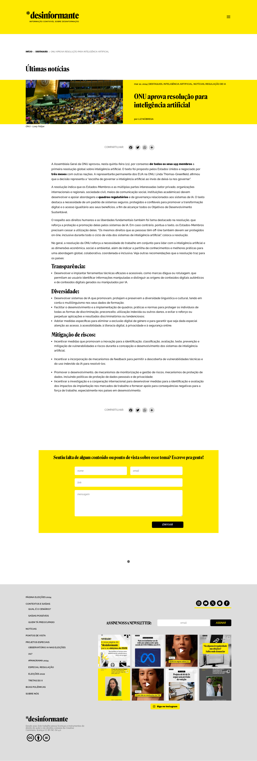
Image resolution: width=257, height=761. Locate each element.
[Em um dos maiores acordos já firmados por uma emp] (148, 651)
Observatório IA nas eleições (47, 647)
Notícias (199, 84)
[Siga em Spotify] (220, 603)
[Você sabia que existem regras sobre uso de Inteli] (182, 651)
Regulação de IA (215, 84)
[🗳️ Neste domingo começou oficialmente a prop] (215, 685)
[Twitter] (137, 148)
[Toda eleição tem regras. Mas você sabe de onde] (148, 685)
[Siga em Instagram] (199, 603)
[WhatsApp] (144, 148)
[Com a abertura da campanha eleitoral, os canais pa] (215, 651)
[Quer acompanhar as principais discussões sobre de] (114, 651)
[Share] (151, 148)
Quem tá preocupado (41, 622)
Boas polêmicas (36, 687)
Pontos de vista (36, 635)
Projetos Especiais (37, 642)
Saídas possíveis (38, 615)
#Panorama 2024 (38, 660)
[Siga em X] (213, 603)
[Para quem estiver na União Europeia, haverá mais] (114, 685)
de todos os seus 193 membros (170, 164)
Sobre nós (32, 693)
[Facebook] (130, 148)
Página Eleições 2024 (38, 597)
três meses (59, 174)
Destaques (155, 84)
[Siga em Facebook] (227, 603)
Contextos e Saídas (38, 603)
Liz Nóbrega (146, 119)
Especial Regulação (41, 667)
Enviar (167, 524)
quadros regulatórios (113, 197)
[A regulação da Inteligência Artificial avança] (182, 685)
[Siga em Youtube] (206, 603)
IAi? (30, 654)
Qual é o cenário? (39, 609)
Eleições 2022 (36, 674)
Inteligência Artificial (177, 84)
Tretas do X (35, 680)
